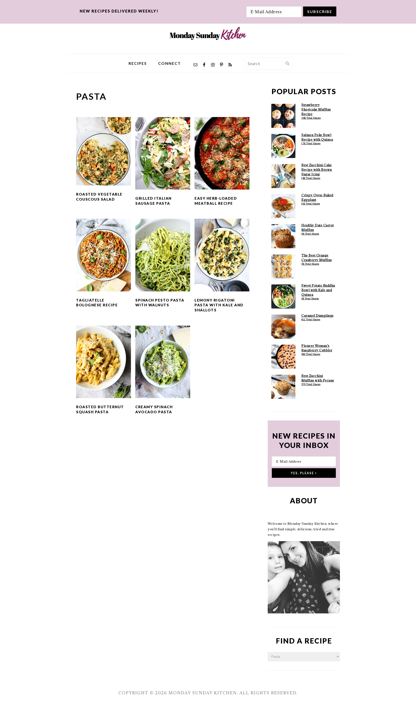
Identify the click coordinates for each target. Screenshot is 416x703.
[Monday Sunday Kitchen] (208, 50)
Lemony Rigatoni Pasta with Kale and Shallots (219, 305)
